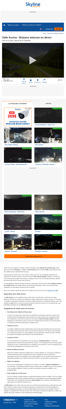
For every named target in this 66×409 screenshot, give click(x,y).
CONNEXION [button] (49, 29)
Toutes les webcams (33, 256)
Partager (44, 82)
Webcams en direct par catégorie (31, 25)
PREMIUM (58, 29)
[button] (41, 29)
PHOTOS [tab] (48, 103)
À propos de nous (29, 400)
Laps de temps (24, 82)
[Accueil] (4, 25)
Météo (31, 82)
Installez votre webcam (30, 402)
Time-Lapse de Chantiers (31, 404)
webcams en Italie (53, 290)
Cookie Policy (48, 404)
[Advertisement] (33, 17)
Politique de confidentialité (52, 406)
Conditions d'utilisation (51, 402)
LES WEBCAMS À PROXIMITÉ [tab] (17, 104)
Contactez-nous (28, 406)
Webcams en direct (13, 25)
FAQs (46, 400)
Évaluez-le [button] (38, 82)
